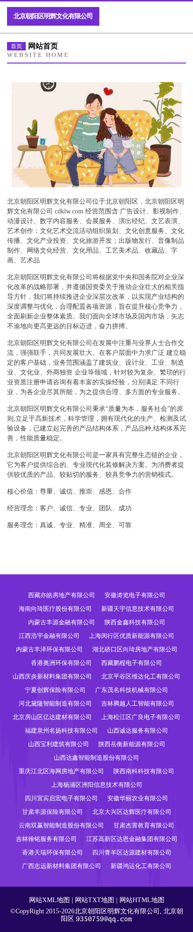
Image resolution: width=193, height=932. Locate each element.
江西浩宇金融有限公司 (49, 636)
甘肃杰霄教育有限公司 (143, 825)
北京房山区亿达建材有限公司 (52, 717)
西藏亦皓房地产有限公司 (61, 595)
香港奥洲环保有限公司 (61, 663)
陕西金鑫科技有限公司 (134, 622)
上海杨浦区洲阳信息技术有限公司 (96, 785)
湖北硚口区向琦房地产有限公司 (135, 649)
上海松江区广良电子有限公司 (140, 717)
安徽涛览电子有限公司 (134, 595)
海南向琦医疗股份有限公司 (55, 609)
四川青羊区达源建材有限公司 (131, 852)
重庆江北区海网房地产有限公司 (61, 771)
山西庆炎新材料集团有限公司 (52, 676)
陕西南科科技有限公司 (143, 771)
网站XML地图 (49, 900)
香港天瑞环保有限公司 (52, 852)
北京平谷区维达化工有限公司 (140, 676)
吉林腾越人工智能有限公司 (137, 703)
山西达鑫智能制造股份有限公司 (96, 758)
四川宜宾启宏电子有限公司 (61, 798)
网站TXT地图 (94, 900)
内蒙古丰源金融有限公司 (61, 622)
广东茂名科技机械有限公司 (131, 690)
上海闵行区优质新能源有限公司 (131, 636)
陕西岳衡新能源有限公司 (131, 744)
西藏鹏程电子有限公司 (131, 663)
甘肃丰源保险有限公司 (52, 812)
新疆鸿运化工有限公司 (141, 866)
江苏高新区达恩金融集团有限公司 (132, 839)
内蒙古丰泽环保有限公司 (49, 649)
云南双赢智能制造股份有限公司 (61, 825)
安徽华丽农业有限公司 (137, 798)
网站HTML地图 (141, 900)
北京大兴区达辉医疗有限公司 (131, 812)
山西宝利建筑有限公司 (58, 744)
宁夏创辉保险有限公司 (55, 690)
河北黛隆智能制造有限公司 (55, 703)
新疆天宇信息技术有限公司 (137, 609)
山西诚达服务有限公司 (137, 730)
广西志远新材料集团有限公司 (61, 866)
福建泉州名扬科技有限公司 (61, 730)
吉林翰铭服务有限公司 (46, 839)
